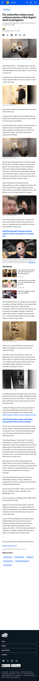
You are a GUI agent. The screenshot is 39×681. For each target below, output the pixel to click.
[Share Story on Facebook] (3, 35)
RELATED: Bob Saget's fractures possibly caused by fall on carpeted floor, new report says (18, 233)
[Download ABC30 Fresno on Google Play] (16, 665)
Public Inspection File (7, 675)
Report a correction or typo (9, 546)
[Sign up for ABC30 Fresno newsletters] (16, 661)
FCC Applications (17, 675)
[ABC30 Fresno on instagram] (12, 661)
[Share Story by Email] (20, 35)
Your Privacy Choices (15, 672)
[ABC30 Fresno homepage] (7, 2)
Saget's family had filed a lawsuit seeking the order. (19, 415)
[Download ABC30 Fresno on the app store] (6, 665)
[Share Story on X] (7, 35)
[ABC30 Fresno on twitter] (8, 661)
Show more (32, 262)
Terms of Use (20, 673)
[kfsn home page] (5, 635)
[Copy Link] (24, 35)
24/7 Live (13, 2)
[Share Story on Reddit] (11, 35)
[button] (2, 2)
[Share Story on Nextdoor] (15, 35)
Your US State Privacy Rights (8, 673)
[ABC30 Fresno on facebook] (3, 661)
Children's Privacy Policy (27, 672)
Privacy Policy (5, 672)
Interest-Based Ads (29, 673)
